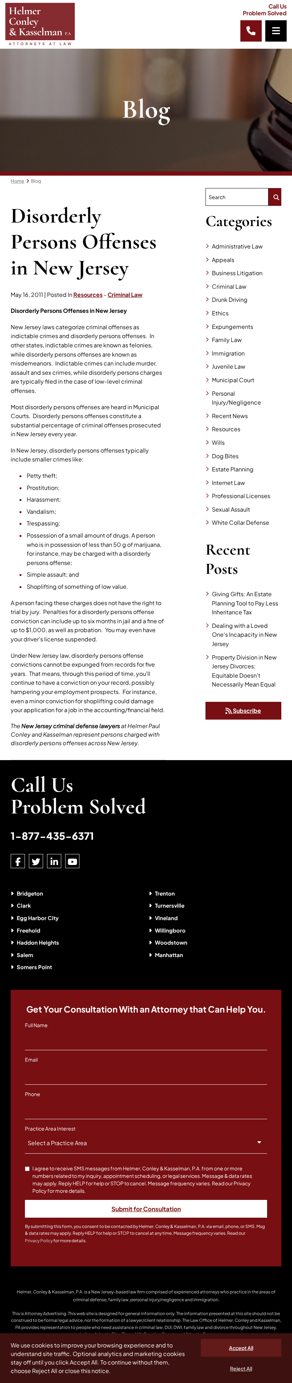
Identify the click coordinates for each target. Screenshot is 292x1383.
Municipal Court (233, 380)
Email (31, 1059)
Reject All (241, 1368)
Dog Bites (225, 456)
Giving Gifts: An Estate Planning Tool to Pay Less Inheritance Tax (245, 603)
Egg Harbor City (38, 917)
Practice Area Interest (50, 1128)
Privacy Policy (39, 1240)
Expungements (232, 326)
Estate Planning (233, 469)
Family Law (227, 339)
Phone (32, 1094)
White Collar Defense (240, 522)
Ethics (220, 313)
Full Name (36, 1025)
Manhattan (169, 954)
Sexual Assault (231, 509)
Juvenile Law (228, 366)
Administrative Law (237, 246)
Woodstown (171, 942)
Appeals (223, 259)
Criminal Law (125, 294)
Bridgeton (30, 893)
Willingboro (170, 930)
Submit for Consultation (146, 1209)
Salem (25, 954)
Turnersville (169, 905)
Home (17, 181)
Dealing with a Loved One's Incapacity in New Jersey (244, 634)
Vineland (166, 917)
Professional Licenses (241, 496)
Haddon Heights (38, 942)
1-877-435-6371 (52, 835)
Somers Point (34, 966)
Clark (24, 905)
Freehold (28, 930)
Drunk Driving (229, 299)
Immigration (228, 353)
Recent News (230, 416)
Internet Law (228, 482)
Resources (88, 294)
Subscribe (246, 710)
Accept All (241, 1348)
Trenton (165, 893)
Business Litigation (237, 273)
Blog (36, 181)
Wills (218, 442)
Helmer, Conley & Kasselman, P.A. (50, 1291)
